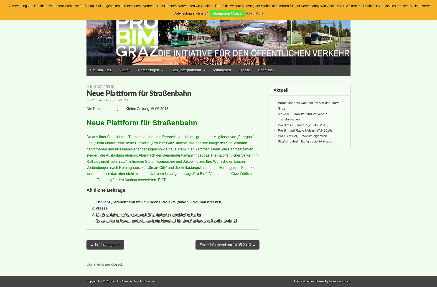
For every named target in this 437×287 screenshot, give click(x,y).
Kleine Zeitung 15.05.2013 (147, 109)
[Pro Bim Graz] (218, 32)
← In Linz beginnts (105, 245)
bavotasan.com (339, 281)
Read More (255, 13)
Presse (244, 70)
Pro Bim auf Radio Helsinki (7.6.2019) (305, 130)
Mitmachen (222, 70)
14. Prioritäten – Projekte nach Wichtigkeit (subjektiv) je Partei (148, 214)
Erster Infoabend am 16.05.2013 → (227, 245)
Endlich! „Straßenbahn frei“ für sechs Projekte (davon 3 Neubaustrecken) (159, 202)
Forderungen (148, 70)
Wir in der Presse (100, 86)
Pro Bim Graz (101, 70)
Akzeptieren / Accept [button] (227, 13)
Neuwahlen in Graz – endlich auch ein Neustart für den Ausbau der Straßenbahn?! (166, 220)
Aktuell (124, 70)
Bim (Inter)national (186, 70)
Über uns (265, 70)
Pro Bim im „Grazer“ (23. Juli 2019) (303, 125)
